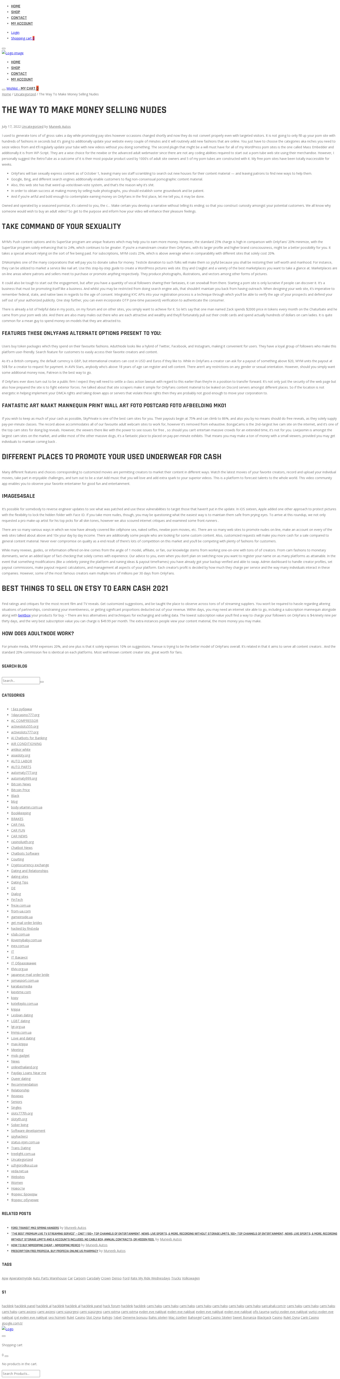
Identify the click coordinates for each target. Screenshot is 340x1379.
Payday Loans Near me (28, 1073)
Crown (106, 1278)
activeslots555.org (24, 726)
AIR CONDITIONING (26, 743)
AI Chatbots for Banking (29, 738)
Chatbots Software (25, 853)
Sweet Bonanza (244, 1317)
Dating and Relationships (29, 871)
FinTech (17, 899)
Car (70, 1278)
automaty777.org (24, 772)
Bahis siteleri (157, 1317)
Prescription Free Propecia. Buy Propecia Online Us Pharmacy (54, 1251)
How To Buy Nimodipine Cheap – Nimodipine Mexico (45, 1245)
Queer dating (21, 1078)
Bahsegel (195, 1317)
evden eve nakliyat (153, 1311)
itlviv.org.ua (19, 969)
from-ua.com (21, 911)
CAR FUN (18, 830)
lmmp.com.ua (21, 1032)
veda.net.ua (19, 1171)
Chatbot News (22, 847)
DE (13, 888)
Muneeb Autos (60, 126)
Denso (117, 1278)
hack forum (111, 1306)
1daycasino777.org (25, 715)
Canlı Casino (310, 1317)
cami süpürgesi (67, 1311)
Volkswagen (191, 1278)
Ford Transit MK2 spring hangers (35, 1228)
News (15, 1061)
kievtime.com (21, 992)
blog (14, 801)
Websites (18, 1177)
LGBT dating (20, 1021)
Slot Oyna (93, 1317)
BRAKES (17, 819)
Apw (5, 1278)
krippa (15, 1009)
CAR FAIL (18, 824)
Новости (18, 1188)
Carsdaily (93, 1278)
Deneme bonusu (135, 1317)
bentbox (24, 615)
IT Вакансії (19, 957)
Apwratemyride (20, 1278)
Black (15, 795)
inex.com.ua (20, 946)
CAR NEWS (19, 836)
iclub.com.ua (20, 934)
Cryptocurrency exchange (30, 865)
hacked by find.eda (25, 928)
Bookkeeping (21, 813)
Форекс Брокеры (24, 1194)
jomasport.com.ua (25, 980)
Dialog (16, 894)
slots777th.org (22, 1113)
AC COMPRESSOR (24, 720)
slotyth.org (19, 1119)
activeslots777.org (24, 732)
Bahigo (107, 1317)
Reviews (17, 1096)
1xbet (117, 1317)
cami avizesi (27, 1311)
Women (17, 1182)
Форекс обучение (25, 1200)
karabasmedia (21, 986)
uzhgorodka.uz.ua (24, 1165)
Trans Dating (21, 1148)
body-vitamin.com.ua (26, 807)
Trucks (176, 1278)
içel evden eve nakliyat (30, 1317)
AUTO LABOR (21, 761)
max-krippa (19, 1044)
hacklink (8, 1306)
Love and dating (23, 1038)
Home (15, 6)
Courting (17, 859)
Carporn (80, 1278)
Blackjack (264, 1317)
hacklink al (44, 1306)
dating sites (19, 876)
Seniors (16, 1102)
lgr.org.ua (18, 1026)
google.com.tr (12, 1323)
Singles (16, 1107)
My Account (22, 23)
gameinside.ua (22, 917)
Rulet (70, 1317)
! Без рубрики (21, 709)
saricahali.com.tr (274, 1306)
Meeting (17, 1050)
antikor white (21, 749)
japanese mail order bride (30, 974)
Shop (15, 12)
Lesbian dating (22, 1015)
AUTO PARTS (21, 767)
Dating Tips (19, 882)
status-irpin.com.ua (25, 1142)
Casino (80, 1317)
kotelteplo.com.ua (24, 1003)
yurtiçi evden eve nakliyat (289, 1311)
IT (12, 951)
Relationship (20, 1090)
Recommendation (24, 1084)
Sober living (19, 1125)
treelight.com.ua (23, 1153)
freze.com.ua (21, 905)
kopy (14, 998)
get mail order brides (26, 922)
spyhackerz (19, 1136)
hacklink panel (25, 1306)
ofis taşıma (261, 1311)
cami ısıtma (111, 1311)
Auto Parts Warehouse (50, 1278)
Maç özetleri (177, 1317)
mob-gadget (20, 1055)
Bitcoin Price (20, 790)
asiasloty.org (20, 755)
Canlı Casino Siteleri (217, 1317)
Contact (19, 17)
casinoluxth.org (22, 842)
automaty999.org (24, 778)
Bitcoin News (21, 784)
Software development (28, 1130)
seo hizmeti (57, 1317)
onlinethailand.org (24, 1067)
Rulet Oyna (291, 1317)
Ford (126, 1278)
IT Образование (23, 963)
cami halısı (154, 1306)
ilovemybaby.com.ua (26, 940)
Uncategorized (25, 94)
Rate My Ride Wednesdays (150, 1278)
